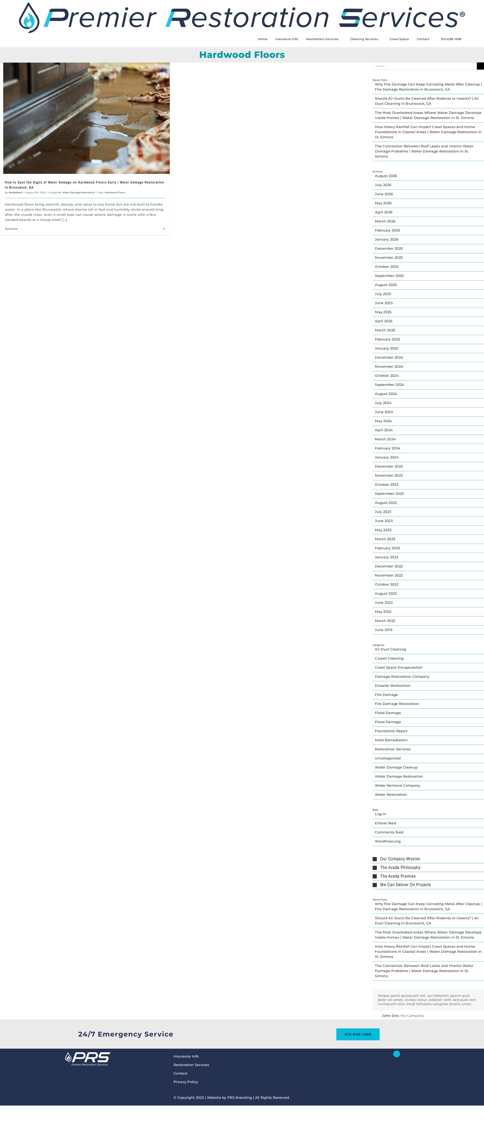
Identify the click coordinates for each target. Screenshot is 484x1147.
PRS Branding (239, 1098)
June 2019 (383, 630)
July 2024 (383, 403)
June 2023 (384, 521)
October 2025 (386, 267)
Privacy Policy (186, 1082)
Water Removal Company (397, 785)
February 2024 (387, 448)
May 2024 (383, 421)
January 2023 (386, 557)
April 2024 (384, 430)
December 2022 (389, 566)
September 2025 (389, 276)
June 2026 (384, 194)
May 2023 (383, 530)
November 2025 (389, 258)
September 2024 (389, 385)
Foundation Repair (391, 731)
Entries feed (385, 823)
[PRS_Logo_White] (87, 1052)
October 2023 (386, 485)
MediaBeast (15, 192)
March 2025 (385, 330)
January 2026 (386, 239)
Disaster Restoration (392, 686)
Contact (180, 1073)
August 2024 (386, 394)
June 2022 (384, 603)
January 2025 (386, 348)
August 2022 (386, 593)
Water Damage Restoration (78, 192)
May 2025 (383, 312)
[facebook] (396, 1054)
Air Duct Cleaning (390, 649)
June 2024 (384, 412)
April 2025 (383, 321)
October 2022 (386, 584)
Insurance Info (186, 1056)
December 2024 (389, 357)
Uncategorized (388, 758)
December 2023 (389, 466)
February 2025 (387, 339)
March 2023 (385, 539)
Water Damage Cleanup (396, 767)
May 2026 (383, 203)
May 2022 (383, 612)
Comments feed (389, 832)
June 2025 (384, 303)
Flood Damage (388, 713)
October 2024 (387, 376)
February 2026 (387, 230)
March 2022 (385, 621)
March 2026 (385, 221)
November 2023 (389, 475)
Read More (11, 228)
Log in (380, 814)
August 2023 (386, 503)
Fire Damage (386, 695)
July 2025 (383, 294)
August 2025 (386, 285)
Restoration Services (392, 749)
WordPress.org (388, 841)
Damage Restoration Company (402, 677)
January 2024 (387, 457)
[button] (428, 859)
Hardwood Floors (115, 192)
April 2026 (383, 212)
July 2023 (383, 512)
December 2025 (389, 248)
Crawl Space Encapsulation (399, 667)
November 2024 (389, 366)
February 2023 (387, 548)
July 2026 (383, 185)
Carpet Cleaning (389, 658)
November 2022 (389, 575)
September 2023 (389, 494)
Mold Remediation (391, 740)
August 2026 (386, 176)
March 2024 (385, 439)
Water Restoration (391, 795)
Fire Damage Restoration (397, 704)
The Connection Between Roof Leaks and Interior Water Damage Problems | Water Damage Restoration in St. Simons (424, 151)
